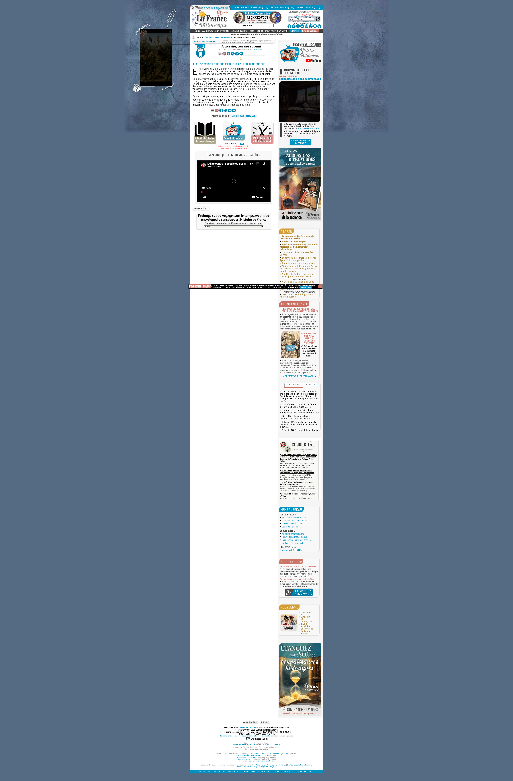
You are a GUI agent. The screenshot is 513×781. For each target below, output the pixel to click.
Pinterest (306, 631)
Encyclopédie (211, 771)
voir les (244, 116)
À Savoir (283, 30)
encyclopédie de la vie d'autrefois (262, 761)
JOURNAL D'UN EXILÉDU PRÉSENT (300, 142)
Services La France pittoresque (245, 747)
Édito (197, 30)
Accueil (209, 37)
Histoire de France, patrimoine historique (252, 755)
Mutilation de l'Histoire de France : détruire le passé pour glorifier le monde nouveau (299, 269)
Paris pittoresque (294, 771)
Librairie (284, 771)
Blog (219, 771)
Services (311, 771)
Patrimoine (271, 30)
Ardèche (239, 767)
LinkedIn (305, 616)
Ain (253, 765)
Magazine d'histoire (246, 759)
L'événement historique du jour (256, 749)
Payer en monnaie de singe (293, 523)
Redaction (258, 50)
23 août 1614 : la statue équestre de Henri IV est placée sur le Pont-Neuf (298, 424)
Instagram (306, 621)
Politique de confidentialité (269, 747)
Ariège (255, 767)
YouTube (305, 626)
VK (302, 619)
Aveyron (272, 767)
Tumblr (304, 633)
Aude (266, 767)
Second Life (307, 628)
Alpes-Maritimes (305, 765)
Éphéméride (222, 30)
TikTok (304, 624)
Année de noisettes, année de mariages (297, 283)
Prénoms (304, 771)
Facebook (306, 612)
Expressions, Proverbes (222, 37)
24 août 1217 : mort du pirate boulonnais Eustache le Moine (296, 411)
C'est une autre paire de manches (296, 520)
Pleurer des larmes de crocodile (295, 536)
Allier (264, 765)
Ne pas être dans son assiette (294, 517)
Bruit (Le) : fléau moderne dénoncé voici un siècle (295, 417)
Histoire (239, 30)
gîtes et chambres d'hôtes (247, 757)
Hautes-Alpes (292, 765)
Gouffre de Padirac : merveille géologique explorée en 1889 (297, 275)
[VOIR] (265, 7)
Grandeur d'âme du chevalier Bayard (296, 253)
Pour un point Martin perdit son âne (297, 539)
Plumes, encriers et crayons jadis (299, 263)
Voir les (292, 549)
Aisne (258, 765)
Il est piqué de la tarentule (293, 543)
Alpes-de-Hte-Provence (276, 765)
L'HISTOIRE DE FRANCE (248, 727)
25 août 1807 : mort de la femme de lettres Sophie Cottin (298, 405)
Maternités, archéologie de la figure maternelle (297, 295)
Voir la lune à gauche (291, 526)
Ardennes (247, 767)
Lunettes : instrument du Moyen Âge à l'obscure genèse (298, 259)
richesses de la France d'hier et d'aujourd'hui (271, 754)
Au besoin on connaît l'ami (293, 533)
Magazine (202, 771)
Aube (261, 767)
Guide (207, 30)
